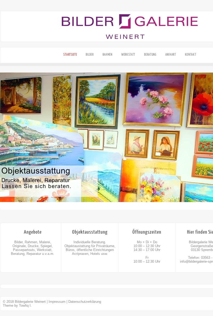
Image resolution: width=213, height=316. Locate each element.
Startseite (70, 54)
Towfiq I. (25, 305)
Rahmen (107, 54)
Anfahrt (170, 54)
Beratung (150, 54)
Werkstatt (128, 54)
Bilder (90, 54)
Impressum (57, 302)
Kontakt (190, 54)
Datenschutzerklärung (84, 302)
